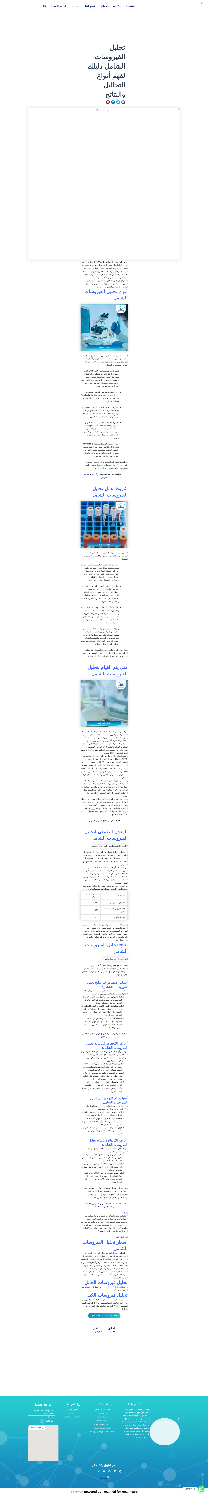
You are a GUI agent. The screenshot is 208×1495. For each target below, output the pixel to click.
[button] (123, 102)
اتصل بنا (76, 6)
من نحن (117, 6)
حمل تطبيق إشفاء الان (104, 1465)
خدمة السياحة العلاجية (104, 1207)
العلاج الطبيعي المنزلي (98, 821)
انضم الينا (90, 6)
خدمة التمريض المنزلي (102, 1204)
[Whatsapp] (201, 1489)
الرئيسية (130, 6)
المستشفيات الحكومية (90, 1259)
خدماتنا (104, 6)
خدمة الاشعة (86, 1204)
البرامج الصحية (59, 6)
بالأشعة (119, 1012)
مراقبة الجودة (93, 598)
